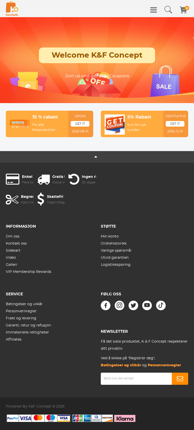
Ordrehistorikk (114, 243)
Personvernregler (21, 311)
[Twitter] (133, 305)
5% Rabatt (139, 117)
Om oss (12, 236)
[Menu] (154, 9)
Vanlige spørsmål (116, 250)
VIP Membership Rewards (28, 272)
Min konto (110, 236)
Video (11, 257)
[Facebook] (105, 305)
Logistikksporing (116, 265)
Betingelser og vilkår (24, 304)
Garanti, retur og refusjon (28, 325)
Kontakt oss (16, 243)
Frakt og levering (21, 318)
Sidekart (13, 250)
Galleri (11, 265)
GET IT (80, 123)
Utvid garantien (115, 257)
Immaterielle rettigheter (27, 332)
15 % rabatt (45, 117)
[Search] (168, 9)
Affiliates (13, 339)
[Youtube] (147, 305)
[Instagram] (119, 305)
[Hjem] (12, 8)
